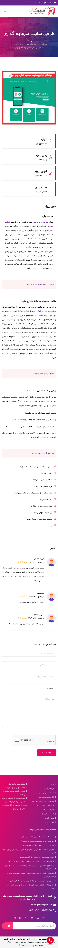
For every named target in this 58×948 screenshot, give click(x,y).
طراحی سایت (18, 44)
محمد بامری (49, 822)
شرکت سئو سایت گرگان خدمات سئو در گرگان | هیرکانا (16, 786)
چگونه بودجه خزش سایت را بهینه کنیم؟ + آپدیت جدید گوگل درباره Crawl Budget (30, 867)
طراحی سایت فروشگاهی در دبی (13, 798)
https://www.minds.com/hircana (43, 829)
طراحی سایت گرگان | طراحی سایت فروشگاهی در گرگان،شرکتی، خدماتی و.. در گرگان (14, 805)
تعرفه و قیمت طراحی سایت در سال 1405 (15, 793)
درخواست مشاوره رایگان (45, 805)
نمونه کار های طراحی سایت (43, 373)
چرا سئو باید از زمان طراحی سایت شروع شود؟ (37, 841)
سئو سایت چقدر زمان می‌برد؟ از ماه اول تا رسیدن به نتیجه (32, 836)
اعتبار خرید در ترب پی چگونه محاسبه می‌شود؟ (36, 845)
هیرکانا (44, 44)
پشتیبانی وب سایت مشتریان (43, 801)
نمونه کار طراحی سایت (46, 792)
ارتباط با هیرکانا (48, 809)
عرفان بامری (49, 818)
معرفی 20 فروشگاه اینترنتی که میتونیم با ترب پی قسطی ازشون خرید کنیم (29, 851)
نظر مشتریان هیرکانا (46, 797)
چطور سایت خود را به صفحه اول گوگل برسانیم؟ (36, 857)
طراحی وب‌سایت (41, 222)
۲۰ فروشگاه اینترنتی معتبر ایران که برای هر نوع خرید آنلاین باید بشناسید (31, 887)
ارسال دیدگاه (47, 752)
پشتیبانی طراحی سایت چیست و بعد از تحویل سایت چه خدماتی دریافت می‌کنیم (31, 875)
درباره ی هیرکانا (48, 788)
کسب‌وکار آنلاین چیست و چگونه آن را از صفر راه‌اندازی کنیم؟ (31, 880)
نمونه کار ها (32, 44)
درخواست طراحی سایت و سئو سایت (40, 284)
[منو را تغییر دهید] (5, 11)
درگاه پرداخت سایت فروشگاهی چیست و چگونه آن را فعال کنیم (31, 861)
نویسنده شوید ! (48, 813)
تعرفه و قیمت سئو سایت (43, 453)
